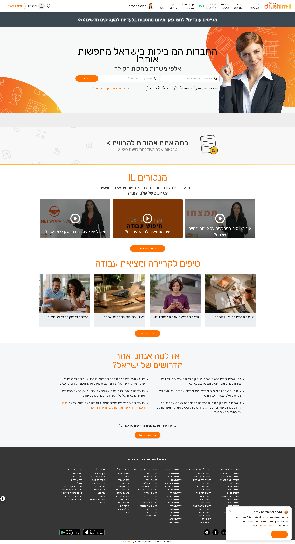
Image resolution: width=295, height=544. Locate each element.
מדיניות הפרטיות (98, 477)
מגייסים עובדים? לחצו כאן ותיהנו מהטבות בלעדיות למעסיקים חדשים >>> (147, 19)
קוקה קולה (124, 486)
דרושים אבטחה (204, 509)
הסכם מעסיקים (98, 480)
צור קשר (101, 493)
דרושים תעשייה (204, 515)
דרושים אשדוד (150, 493)
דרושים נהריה (176, 515)
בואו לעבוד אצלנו (97, 499)
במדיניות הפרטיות (269, 525)
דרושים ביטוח (233, 490)
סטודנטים (124, 499)
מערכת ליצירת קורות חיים (107, 407)
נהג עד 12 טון (123, 493)
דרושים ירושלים (150, 483)
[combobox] (189, 78)
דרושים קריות (176, 512)
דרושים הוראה (233, 499)
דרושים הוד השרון (174, 503)
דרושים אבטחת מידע (230, 477)
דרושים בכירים (233, 493)
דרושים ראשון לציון (173, 483)
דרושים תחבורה (204, 496)
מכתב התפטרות (75, 499)
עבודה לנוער (76, 477)
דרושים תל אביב (175, 477)
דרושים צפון (152, 509)
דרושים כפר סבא (174, 496)
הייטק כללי (206, 519)
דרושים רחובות (150, 496)
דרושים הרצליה (175, 499)
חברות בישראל (98, 490)
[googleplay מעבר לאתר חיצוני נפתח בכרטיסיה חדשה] (70, 532)
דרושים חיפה (176, 509)
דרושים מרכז (151, 499)
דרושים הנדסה (232, 503)
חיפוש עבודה (76, 480)
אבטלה (79, 483)
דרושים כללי (233, 506)
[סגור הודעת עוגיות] (230, 511)
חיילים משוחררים (187, 88)
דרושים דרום (151, 512)
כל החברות (100, 486)
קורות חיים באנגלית (73, 496)
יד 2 (127, 477)
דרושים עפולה (175, 522)
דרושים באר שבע (149, 473)
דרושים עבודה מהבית (202, 480)
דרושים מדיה (205, 490)
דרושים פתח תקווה (173, 486)
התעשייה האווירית (121, 490)
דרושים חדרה (176, 506)
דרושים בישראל (175, 473)
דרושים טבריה (175, 519)
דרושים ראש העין (174, 490)
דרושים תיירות (205, 512)
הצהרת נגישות (98, 483)
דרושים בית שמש (149, 486)
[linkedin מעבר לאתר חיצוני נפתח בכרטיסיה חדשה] (224, 532)
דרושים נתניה (176, 493)
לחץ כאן (126, 542)
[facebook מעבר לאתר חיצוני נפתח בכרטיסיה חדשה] (215, 532)
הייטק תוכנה (205, 522)
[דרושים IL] (277, 6)
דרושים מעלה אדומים (147, 490)
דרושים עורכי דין (204, 486)
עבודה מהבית (169, 88)
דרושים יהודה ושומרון (148, 506)
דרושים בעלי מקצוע (230, 496)
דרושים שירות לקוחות (202, 506)
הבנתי (279, 534)
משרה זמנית (153, 88)
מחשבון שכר (123, 512)
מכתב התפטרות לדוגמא (71, 493)
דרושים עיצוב (205, 483)
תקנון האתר (100, 473)
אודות (102, 503)
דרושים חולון (176, 480)
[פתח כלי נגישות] (2, 498)
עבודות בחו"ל (151, 515)
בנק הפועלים (123, 480)
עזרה (102, 496)
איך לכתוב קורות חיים (73, 486)
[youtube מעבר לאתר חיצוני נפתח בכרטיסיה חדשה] (207, 532)
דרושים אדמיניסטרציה (229, 480)
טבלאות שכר (123, 509)
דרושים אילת (151, 480)
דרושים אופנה (233, 483)
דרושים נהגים (123, 503)
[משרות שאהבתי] (48, 6)
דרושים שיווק (205, 503)
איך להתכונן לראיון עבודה (71, 490)
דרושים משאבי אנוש (202, 477)
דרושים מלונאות (204, 473)
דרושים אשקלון (150, 477)
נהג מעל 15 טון (122, 496)
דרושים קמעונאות (203, 493)
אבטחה (125, 483)
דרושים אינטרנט (232, 486)
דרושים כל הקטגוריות (229, 473)
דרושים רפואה (205, 499)
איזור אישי (131, 407)
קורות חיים (124, 506)
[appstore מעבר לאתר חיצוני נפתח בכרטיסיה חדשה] (94, 532)
